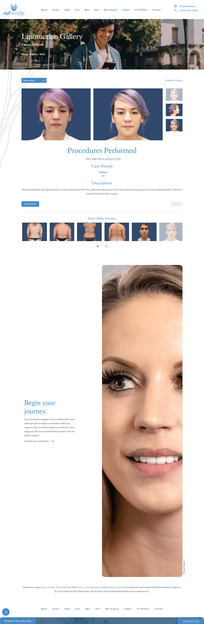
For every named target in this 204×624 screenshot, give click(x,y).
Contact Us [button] (191, 621)
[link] (187, 6)
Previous (30, 204)
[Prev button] (97, 246)
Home (25, 54)
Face (77, 9)
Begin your (39, 407)
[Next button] (106, 246)
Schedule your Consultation (36, 441)
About (44, 9)
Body (67, 9)
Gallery (126, 9)
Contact (156, 9)
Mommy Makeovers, (73, 587)
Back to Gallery (174, 80)
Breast (56, 9)
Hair (96, 9)
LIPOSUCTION (113, 158)
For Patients (141, 9)
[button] (6, 612)
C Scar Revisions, (92, 587)
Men (87, 9)
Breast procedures (115, 587)
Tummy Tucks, (55, 587)
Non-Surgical (110, 9)
